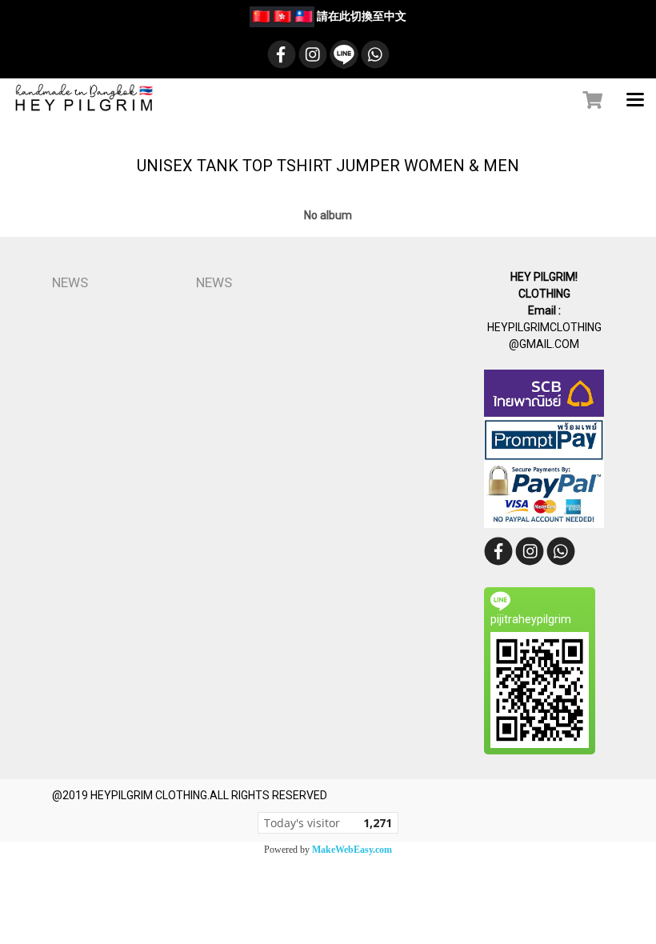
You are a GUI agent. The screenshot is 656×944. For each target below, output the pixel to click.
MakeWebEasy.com (352, 849)
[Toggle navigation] (635, 100)
